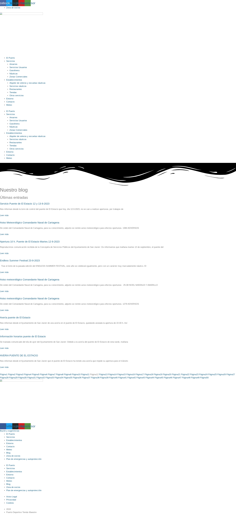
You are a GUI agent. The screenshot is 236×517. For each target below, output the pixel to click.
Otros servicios (16, 95)
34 (59, 377)
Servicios (10, 61)
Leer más (4, 215)
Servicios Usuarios (18, 67)
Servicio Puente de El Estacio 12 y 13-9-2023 (24, 203)
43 (140, 377)
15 (121, 374)
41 (122, 377)
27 (230, 374)
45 (159, 377)
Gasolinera (14, 70)
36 (77, 377)
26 (221, 374)
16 (130, 374)
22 (185, 374)
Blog (8, 453)
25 (212, 374)
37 (86, 377)
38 (95, 377)
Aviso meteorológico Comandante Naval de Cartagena (29, 279)
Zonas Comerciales (18, 77)
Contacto (10, 102)
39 (104, 377)
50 (204, 377)
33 (49, 377)
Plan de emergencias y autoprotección (23, 459)
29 (13, 377)
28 (4, 377)
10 (76, 374)
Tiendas (13, 92)
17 (139, 374)
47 (177, 377)
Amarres (13, 64)
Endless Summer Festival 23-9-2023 (20, 260)
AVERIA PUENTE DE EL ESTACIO (19, 355)
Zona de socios (13, 456)
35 (68, 377)
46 (168, 377)
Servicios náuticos (17, 86)
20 (167, 374)
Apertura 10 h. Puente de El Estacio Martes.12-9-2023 (29, 241)
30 (22, 377)
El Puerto (10, 58)
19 (158, 374)
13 (103, 374)
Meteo (9, 105)
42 (131, 377)
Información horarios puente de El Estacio (23, 336)
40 (113, 377)
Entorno (9, 99)
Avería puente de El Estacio (15, 317)
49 (195, 377)
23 (194, 374)
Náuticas (13, 73)
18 (149, 374)
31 (31, 377)
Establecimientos (14, 80)
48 (186, 377)
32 (40, 377)
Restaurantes (15, 89)
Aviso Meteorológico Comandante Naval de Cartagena (29, 222)
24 (203, 374)
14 (112, 374)
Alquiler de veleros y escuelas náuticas (27, 83)
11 (85, 374)
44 (150, 377)
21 (176, 374)
